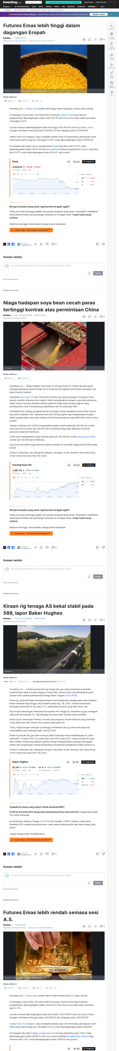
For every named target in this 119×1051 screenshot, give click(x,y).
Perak (55, 146)
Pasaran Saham (47, 10)
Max (38, 174)
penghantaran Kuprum (77, 1036)
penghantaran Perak (48, 1033)
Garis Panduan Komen (10, 279)
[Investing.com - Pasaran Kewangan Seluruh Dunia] (12, 2)
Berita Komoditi (35, 10)
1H (14, 174)
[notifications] (110, 2)
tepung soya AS (84, 436)
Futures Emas (31, 108)
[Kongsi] (83, 39)
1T (29, 174)
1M (18, 174)
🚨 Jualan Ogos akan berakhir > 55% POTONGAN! (63, 2)
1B (22, 174)
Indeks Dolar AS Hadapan (22, 1024)
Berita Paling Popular (21, 10)
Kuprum (85, 149)
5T (33, 174)
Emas (90, 127)
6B (26, 174)
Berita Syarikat (58, 10)
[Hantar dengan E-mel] (47, 244)
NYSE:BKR (71, 695)
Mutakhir (8, 10)
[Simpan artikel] (89, 39)
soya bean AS (26, 397)
